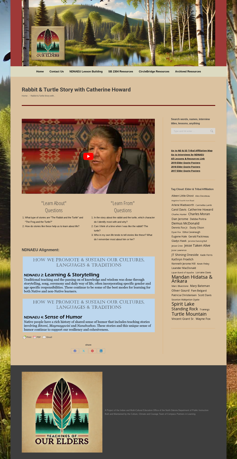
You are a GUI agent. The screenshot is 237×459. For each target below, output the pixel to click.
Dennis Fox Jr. (180, 227)
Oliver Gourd (180, 290)
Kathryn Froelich (182, 259)
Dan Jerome (180, 219)
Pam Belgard (199, 290)
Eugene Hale (179, 236)
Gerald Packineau (198, 236)
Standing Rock (185, 309)
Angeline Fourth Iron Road (183, 200)
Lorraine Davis (203, 272)
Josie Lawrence (179, 250)
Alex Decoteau (202, 195)
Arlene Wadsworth (183, 205)
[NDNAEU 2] (88, 275)
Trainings (205, 309)
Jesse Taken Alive (197, 245)
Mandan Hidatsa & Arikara (192, 279)
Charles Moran (199, 214)
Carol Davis (179, 209)
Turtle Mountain (189, 314)
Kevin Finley (203, 263)
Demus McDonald (185, 223)
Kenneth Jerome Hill (183, 263)
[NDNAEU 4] (88, 315)
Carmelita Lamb (204, 205)
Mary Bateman (200, 286)
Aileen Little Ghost (183, 195)
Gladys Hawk (179, 241)
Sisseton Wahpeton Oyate (185, 299)
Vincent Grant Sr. (183, 319)
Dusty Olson (197, 227)
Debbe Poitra (198, 219)
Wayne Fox (203, 319)
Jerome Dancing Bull (197, 241)
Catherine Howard (200, 209)
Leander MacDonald (184, 268)
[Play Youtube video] (88, 156)
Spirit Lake (183, 304)
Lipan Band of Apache (183, 272)
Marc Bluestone (180, 286)
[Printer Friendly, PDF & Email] (37, 337)
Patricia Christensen (184, 295)
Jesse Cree (177, 245)
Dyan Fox (176, 232)
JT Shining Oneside (185, 255)
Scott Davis (205, 295)
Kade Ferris (206, 254)
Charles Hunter (179, 214)
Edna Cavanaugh (191, 232)
